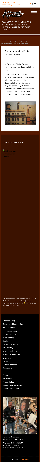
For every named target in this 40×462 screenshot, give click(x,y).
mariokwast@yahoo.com (11, 5)
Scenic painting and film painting (16, 41)
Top (38, 459)
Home (3, 41)
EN (35, 3)
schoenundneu (25, 459)
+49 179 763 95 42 (8, 2)
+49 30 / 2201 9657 (16, 443)
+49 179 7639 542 (14, 445)
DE (30, 3)
